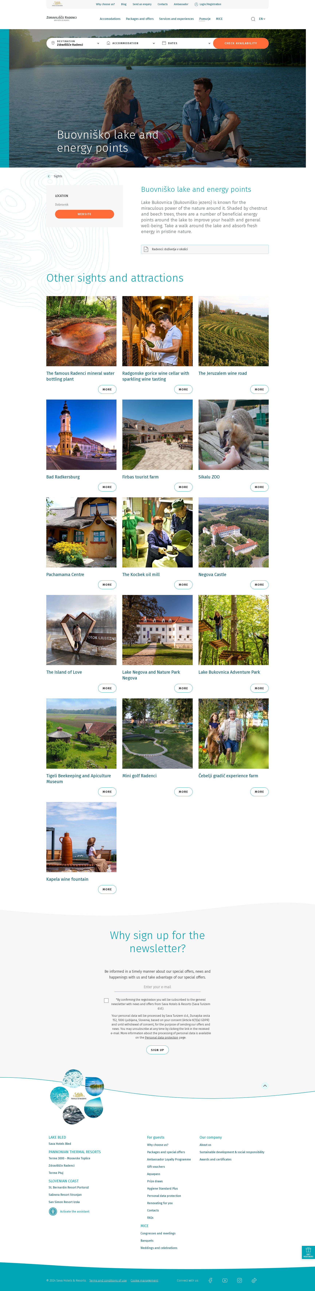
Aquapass (153, 1174)
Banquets (147, 1240)
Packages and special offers (166, 1152)
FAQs (150, 1217)
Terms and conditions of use (108, 1280)
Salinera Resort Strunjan (65, 1194)
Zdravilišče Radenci (62, 1165)
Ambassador (181, 4)
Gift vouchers (156, 1166)
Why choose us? (105, 4)
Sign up (157, 1050)
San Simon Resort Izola (64, 1202)
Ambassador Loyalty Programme (169, 1159)
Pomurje (205, 19)
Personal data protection (161, 1037)
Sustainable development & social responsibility (232, 1152)
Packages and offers (140, 19)
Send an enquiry (142, 4)
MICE (219, 19)
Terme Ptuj (56, 1173)
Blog (124, 4)
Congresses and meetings (158, 1233)
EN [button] (261, 19)
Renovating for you (160, 1203)
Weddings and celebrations (159, 1248)
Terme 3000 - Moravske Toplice (69, 1158)
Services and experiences (176, 19)
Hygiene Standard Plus (162, 1188)
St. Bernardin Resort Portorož (69, 1187)
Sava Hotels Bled (60, 1143)
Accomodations (110, 19)
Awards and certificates (216, 1159)
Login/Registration (210, 4)
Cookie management (144, 1280)
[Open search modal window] (253, 19)
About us (205, 1145)
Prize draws (155, 1181)
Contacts (163, 4)
